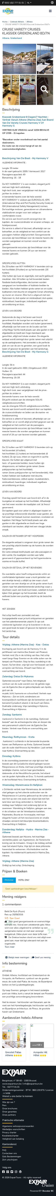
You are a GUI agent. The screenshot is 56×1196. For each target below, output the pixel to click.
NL (28, 2)
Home (4, 22)
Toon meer (9, 946)
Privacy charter (9, 1132)
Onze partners (9, 1114)
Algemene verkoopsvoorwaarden (18, 1126)
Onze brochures (9, 1108)
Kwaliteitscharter (10, 1135)
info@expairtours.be (33, 1083)
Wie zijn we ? (8, 1102)
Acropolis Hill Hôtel (40, 1054)
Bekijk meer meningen (18, 957)
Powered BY (36, 1191)
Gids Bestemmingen (11, 1156)
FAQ (4, 1150)
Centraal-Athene (17, 22)
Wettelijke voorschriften (13, 1129)
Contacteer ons (9, 1153)
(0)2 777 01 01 (14, 2)
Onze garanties (9, 1111)
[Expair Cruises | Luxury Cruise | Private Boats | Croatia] (41, 1182)
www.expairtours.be (12, 1083)
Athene (29, 22)
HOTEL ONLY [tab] (23, 880)
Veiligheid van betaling (13, 1138)
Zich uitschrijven (9, 1159)
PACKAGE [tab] (9, 880)
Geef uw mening (42, 957)
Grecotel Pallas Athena (13, 1054)
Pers (4, 1105)
